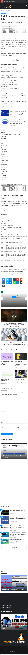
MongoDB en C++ (14, 302)
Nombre (3, 413)
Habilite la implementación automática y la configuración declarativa (5, 382)
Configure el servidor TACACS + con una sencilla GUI (13, 458)
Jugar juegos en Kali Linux (20, 381)
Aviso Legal (4, 602)
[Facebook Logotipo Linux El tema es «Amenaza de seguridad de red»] (5, 522)
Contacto (4, 604)
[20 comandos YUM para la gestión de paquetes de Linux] (7, 358)
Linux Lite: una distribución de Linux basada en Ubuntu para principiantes (20, 365)
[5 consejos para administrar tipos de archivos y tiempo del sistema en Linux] (5, 536)
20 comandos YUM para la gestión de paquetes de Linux (6, 365)
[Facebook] (3, 281)
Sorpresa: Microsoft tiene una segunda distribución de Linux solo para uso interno (18, 529)
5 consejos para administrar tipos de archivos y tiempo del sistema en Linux (18, 536)
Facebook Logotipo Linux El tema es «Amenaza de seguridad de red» (17, 520)
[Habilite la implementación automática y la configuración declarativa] (7, 374)
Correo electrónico (5, 418)
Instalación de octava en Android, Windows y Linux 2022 (18, 513)
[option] (14, 300)
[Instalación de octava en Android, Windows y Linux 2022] (5, 514)
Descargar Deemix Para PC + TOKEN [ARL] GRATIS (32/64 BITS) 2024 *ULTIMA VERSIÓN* (14, 628)
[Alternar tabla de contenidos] (17, 60)
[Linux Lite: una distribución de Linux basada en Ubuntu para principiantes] (21, 358)
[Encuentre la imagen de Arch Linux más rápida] (5, 543)
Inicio (3, 10)
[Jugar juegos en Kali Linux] (21, 375)
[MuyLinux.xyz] (8, 6)
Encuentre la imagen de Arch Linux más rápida (17, 542)
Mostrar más (14, 549)
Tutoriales (7, 10)
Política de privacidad (7, 609)
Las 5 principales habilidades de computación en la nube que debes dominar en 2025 (18, 113)
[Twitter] (7, 281)
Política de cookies (6, 607)
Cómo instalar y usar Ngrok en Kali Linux (13, 591)
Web (2, 424)
